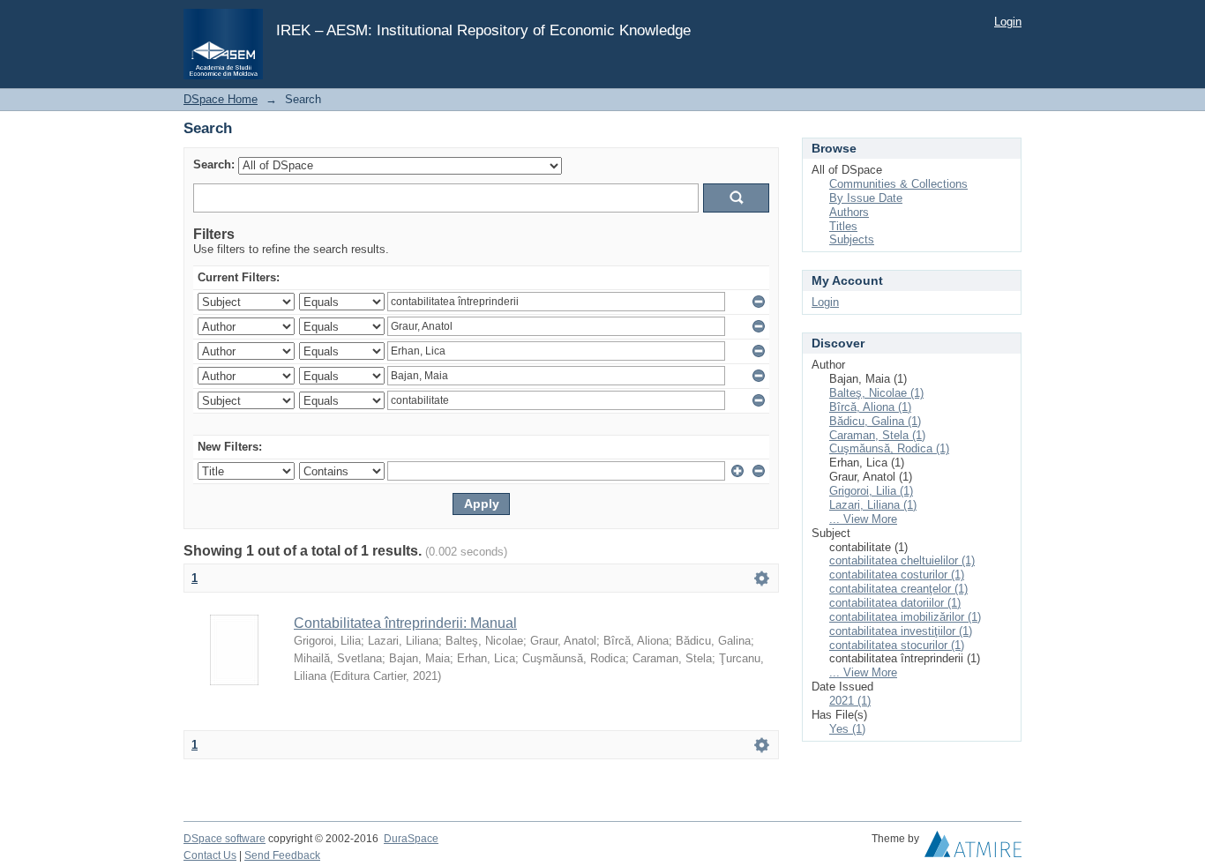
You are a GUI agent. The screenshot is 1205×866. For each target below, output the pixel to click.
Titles (843, 226)
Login (1008, 21)
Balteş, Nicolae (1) (876, 392)
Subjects (851, 239)
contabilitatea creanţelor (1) (898, 588)
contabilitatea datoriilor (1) (895, 602)
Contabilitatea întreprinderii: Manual (405, 623)
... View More (863, 519)
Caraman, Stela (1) (877, 435)
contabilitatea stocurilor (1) (896, 645)
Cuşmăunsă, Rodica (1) (889, 448)
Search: (214, 164)
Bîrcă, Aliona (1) (870, 407)
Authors (849, 212)
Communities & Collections (898, 183)
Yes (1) (847, 728)
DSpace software (224, 838)
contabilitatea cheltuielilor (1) (902, 560)
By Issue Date (865, 198)
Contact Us (209, 855)
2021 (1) (850, 700)
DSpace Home (220, 99)
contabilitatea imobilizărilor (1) (905, 616)
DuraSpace (411, 838)
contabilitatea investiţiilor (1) (900, 631)
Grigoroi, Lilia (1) (871, 490)
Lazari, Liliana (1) (873, 504)
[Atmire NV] (973, 848)
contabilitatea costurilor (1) (896, 574)
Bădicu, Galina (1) (875, 421)
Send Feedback (282, 855)
